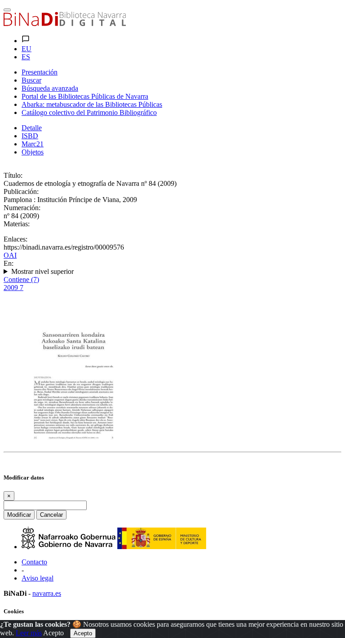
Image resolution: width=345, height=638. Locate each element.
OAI (10, 255)
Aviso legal (37, 578)
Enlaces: (15, 239)
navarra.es (46, 593)
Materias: (17, 224)
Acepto (53, 633)
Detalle (32, 128)
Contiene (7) (21, 279)
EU (26, 49)
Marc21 (33, 144)
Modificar (19, 514)
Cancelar (51, 514)
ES (26, 57)
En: (8, 263)
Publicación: (21, 191)
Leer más (29, 633)
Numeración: (22, 207)
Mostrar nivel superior (42, 271)
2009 (13, 287)
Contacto (34, 562)
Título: (13, 175)
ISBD (30, 136)
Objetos (33, 152)
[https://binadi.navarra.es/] (65, 23)
